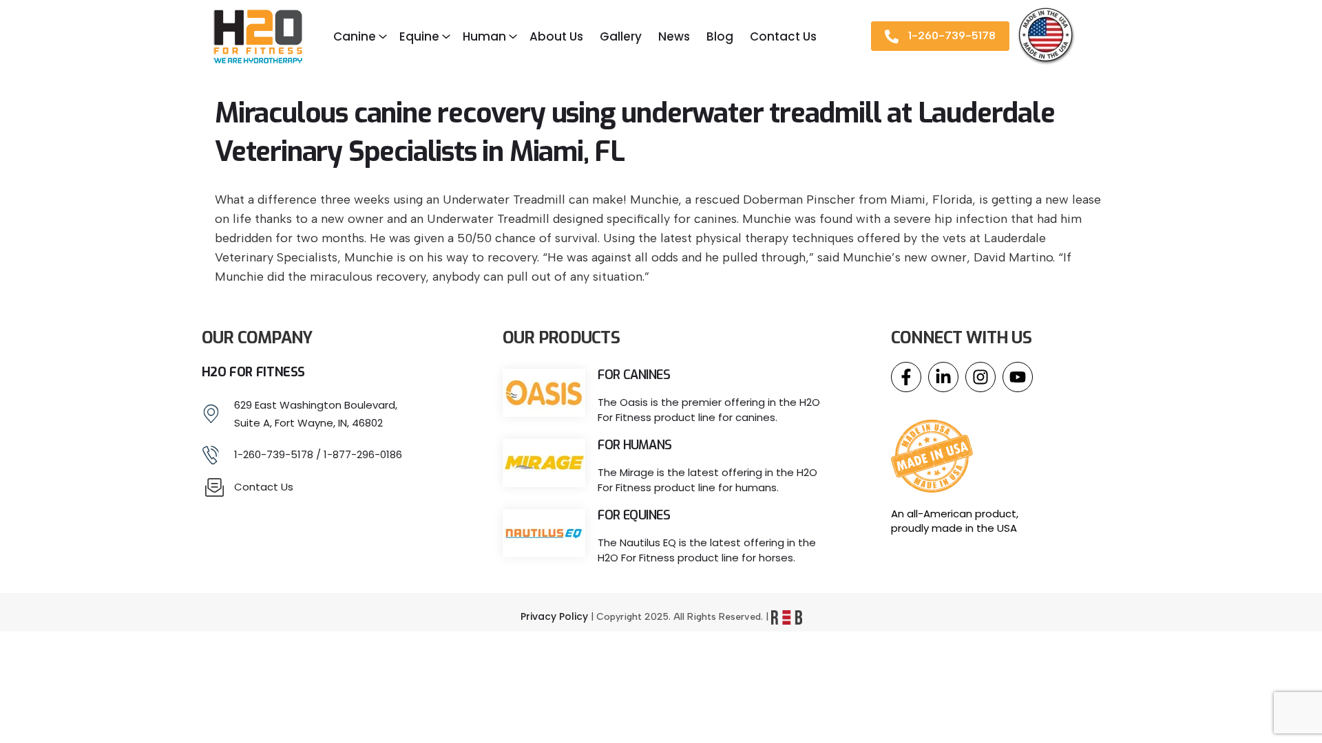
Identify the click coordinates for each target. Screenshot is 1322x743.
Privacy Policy (554, 616)
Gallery (621, 36)
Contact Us (783, 36)
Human (484, 36)
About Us (556, 36)
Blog (719, 36)
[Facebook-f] (906, 377)
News (674, 36)
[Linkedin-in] (943, 377)
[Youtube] (1018, 377)
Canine (354, 36)
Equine (419, 36)
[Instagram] (980, 377)
